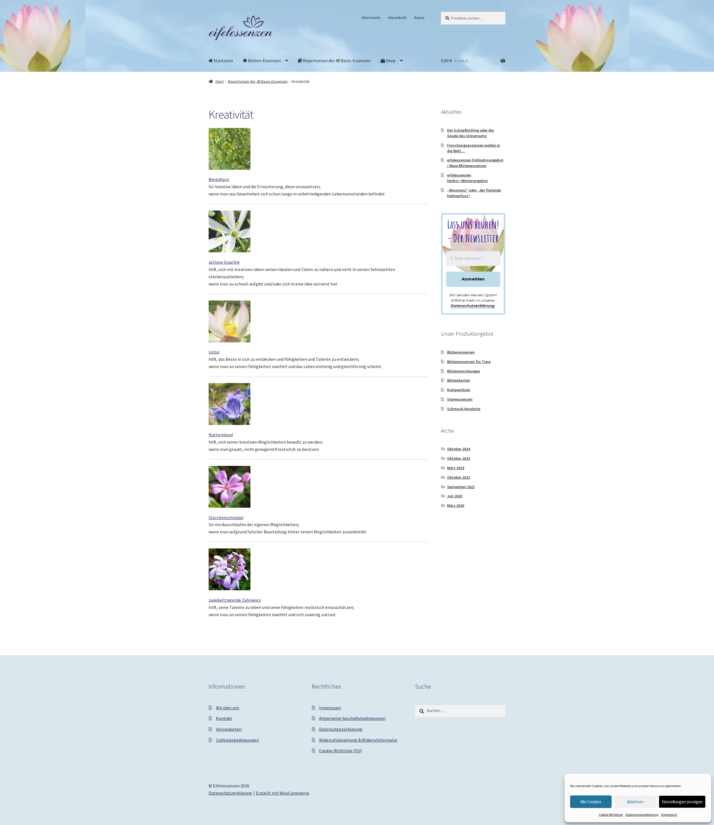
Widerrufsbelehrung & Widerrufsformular (358, 740)
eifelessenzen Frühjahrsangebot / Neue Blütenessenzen (475, 163)
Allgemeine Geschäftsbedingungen (352, 718)
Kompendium (458, 389)
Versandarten (229, 729)
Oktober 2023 (458, 458)
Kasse (419, 17)
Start (219, 81)
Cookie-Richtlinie (611, 814)
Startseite (223, 60)
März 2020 (455, 505)
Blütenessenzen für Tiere (469, 361)
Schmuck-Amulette (463, 408)
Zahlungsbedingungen (237, 740)
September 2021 (461, 486)
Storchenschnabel (226, 517)
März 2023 (455, 467)
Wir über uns (227, 707)
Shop (390, 60)
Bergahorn (219, 179)
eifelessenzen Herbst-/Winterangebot (467, 178)
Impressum (669, 814)
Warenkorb (397, 17)
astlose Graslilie (224, 262)
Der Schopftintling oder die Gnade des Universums (470, 133)
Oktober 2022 (458, 477)
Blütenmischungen (463, 371)
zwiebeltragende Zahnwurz (235, 600)
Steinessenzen (459, 399)
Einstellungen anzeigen (682, 801)
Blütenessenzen (461, 352)
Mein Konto (371, 17)
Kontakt (224, 718)
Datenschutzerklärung (642, 814)
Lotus (214, 352)
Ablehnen (635, 801)
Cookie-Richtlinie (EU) (340, 750)
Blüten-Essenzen (264, 60)
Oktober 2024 (458, 448)
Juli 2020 (454, 496)
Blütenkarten (458, 380)
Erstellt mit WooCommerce (282, 793)
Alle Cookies (590, 801)
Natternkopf (221, 434)
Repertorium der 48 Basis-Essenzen (336, 60)
